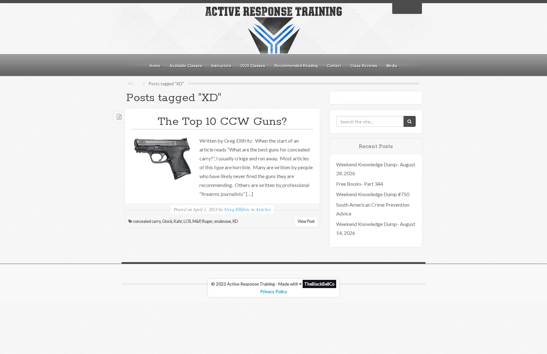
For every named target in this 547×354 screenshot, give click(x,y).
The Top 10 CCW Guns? (222, 121)
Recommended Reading (296, 65)
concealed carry (146, 221)
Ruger (207, 221)
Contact (334, 65)
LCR (187, 221)
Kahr (178, 221)
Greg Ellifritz (237, 209)
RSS (415, 8)
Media (392, 65)
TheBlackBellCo (319, 283)
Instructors (221, 65)
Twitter (407, 8)
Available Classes (186, 65)
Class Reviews (363, 65)
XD (235, 221)
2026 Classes (253, 65)
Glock (167, 221)
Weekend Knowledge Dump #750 (372, 194)
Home (155, 65)
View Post (306, 221)
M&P (196, 221)
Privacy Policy (273, 291)
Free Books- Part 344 (359, 184)
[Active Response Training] (273, 30)
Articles (263, 209)
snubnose (222, 221)
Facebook (399, 8)
